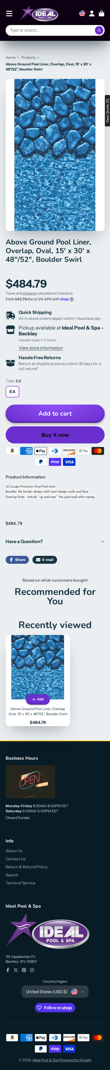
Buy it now (55, 435)
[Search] (99, 30)
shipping (29, 293)
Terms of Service (21, 882)
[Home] (39, 13)
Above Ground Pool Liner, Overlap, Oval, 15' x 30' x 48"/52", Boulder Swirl (38, 680)
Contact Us (16, 858)
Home (11, 57)
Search (12, 875)
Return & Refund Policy (27, 866)
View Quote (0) (107, 111)
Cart (101, 13)
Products (28, 57)
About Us (14, 850)
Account (92, 13)
